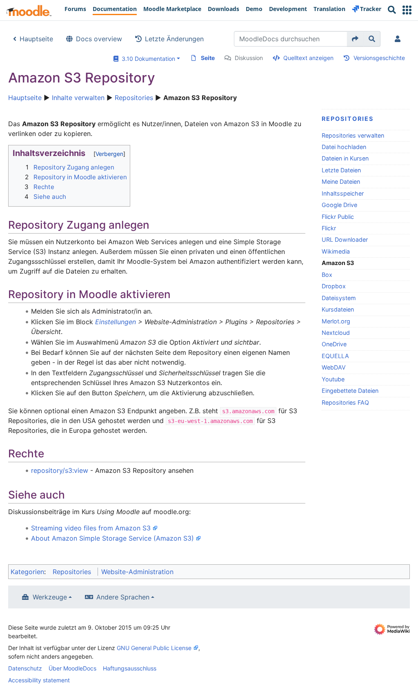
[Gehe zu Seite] (355, 39)
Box (327, 274)
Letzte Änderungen (174, 39)
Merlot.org (336, 321)
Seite (208, 57)
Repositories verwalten (353, 135)
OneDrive (334, 344)
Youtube (333, 379)
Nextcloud (336, 332)
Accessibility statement (39, 680)
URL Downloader (345, 239)
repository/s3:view (59, 470)
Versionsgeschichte (379, 57)
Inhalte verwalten (78, 98)
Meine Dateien (341, 181)
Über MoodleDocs (72, 668)
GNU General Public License (154, 647)
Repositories (134, 98)
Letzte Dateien (341, 170)
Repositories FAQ (345, 402)
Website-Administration (137, 572)
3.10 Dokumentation (146, 58)
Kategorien (27, 572)
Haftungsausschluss (129, 668)
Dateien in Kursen (345, 158)
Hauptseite (36, 39)
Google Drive (339, 204)
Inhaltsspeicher (343, 193)
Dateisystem (339, 297)
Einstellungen (115, 322)
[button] (407, 10)
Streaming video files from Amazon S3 (91, 528)
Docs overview (99, 39)
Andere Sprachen (122, 597)
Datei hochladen (344, 146)
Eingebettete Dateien (350, 390)
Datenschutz (25, 668)
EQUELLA (335, 355)
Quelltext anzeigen (308, 57)
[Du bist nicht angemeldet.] (399, 39)
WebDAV (334, 367)
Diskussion (249, 57)
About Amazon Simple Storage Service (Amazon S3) (112, 538)
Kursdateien (338, 309)
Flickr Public (338, 216)
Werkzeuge (50, 597)
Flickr (329, 228)
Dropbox (334, 286)
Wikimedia (336, 251)
